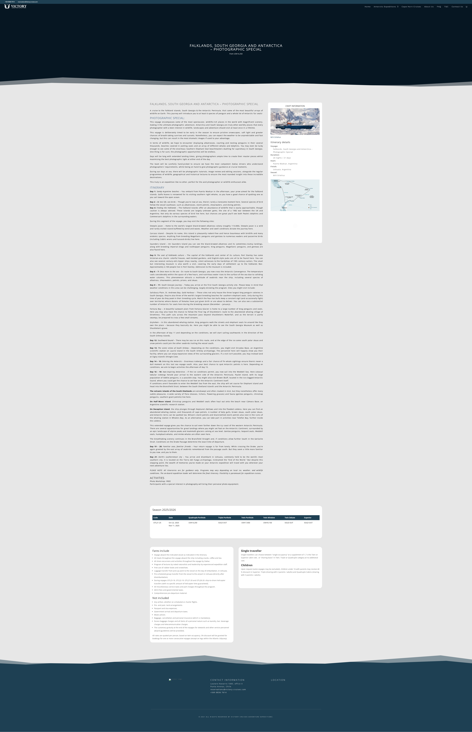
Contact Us (457, 7)
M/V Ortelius (276, 137)
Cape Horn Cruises (411, 7)
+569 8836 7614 (218, 692)
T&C (446, 7)
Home (368, 7)
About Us (429, 7)
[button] (206, 203)
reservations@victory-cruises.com (228, 689)
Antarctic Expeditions (385, 7)
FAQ (439, 7)
